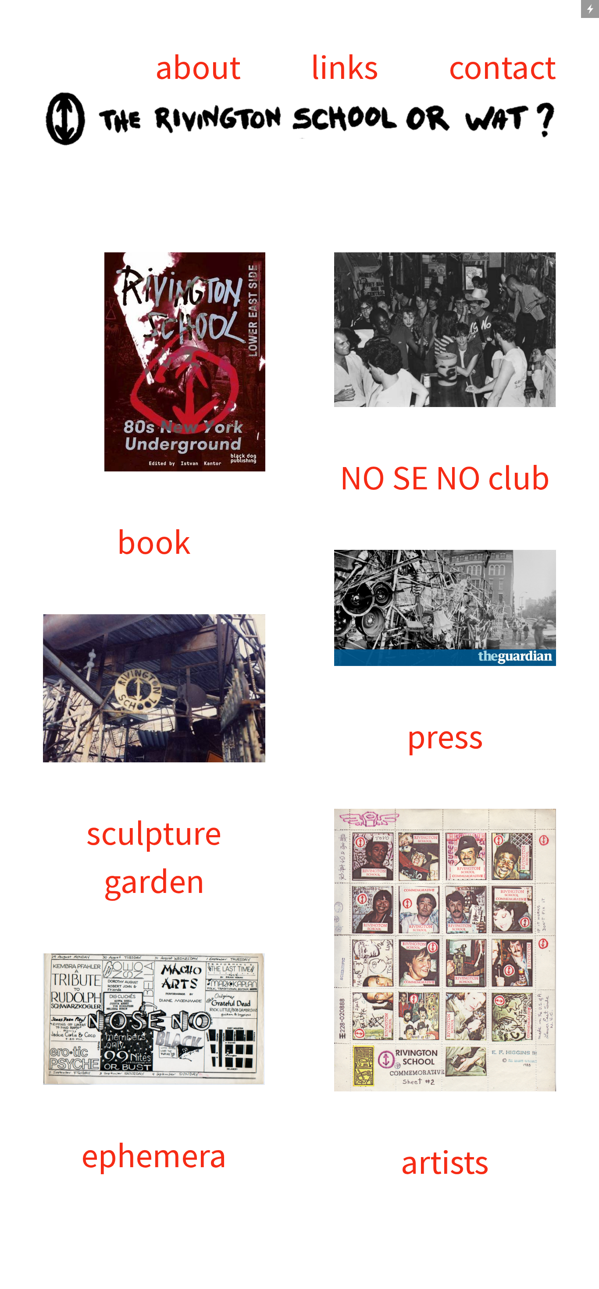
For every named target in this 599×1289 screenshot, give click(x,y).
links (344, 66)
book (154, 541)
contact (502, 66)
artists (445, 1161)
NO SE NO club (445, 477)
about (198, 66)
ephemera (154, 1154)
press (445, 736)
